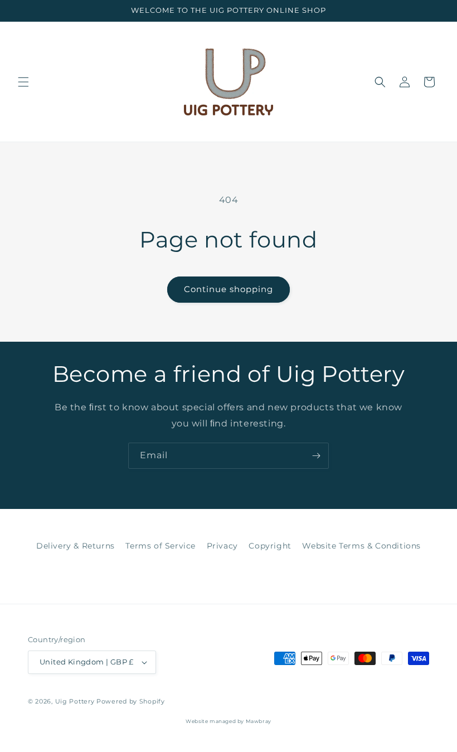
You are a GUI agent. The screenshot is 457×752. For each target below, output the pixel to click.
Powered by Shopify (130, 701)
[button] (23, 82)
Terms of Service (160, 546)
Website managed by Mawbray (228, 721)
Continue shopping (228, 289)
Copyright (270, 546)
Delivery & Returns (75, 546)
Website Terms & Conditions (361, 546)
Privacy (222, 546)
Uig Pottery (75, 701)
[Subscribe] (316, 456)
